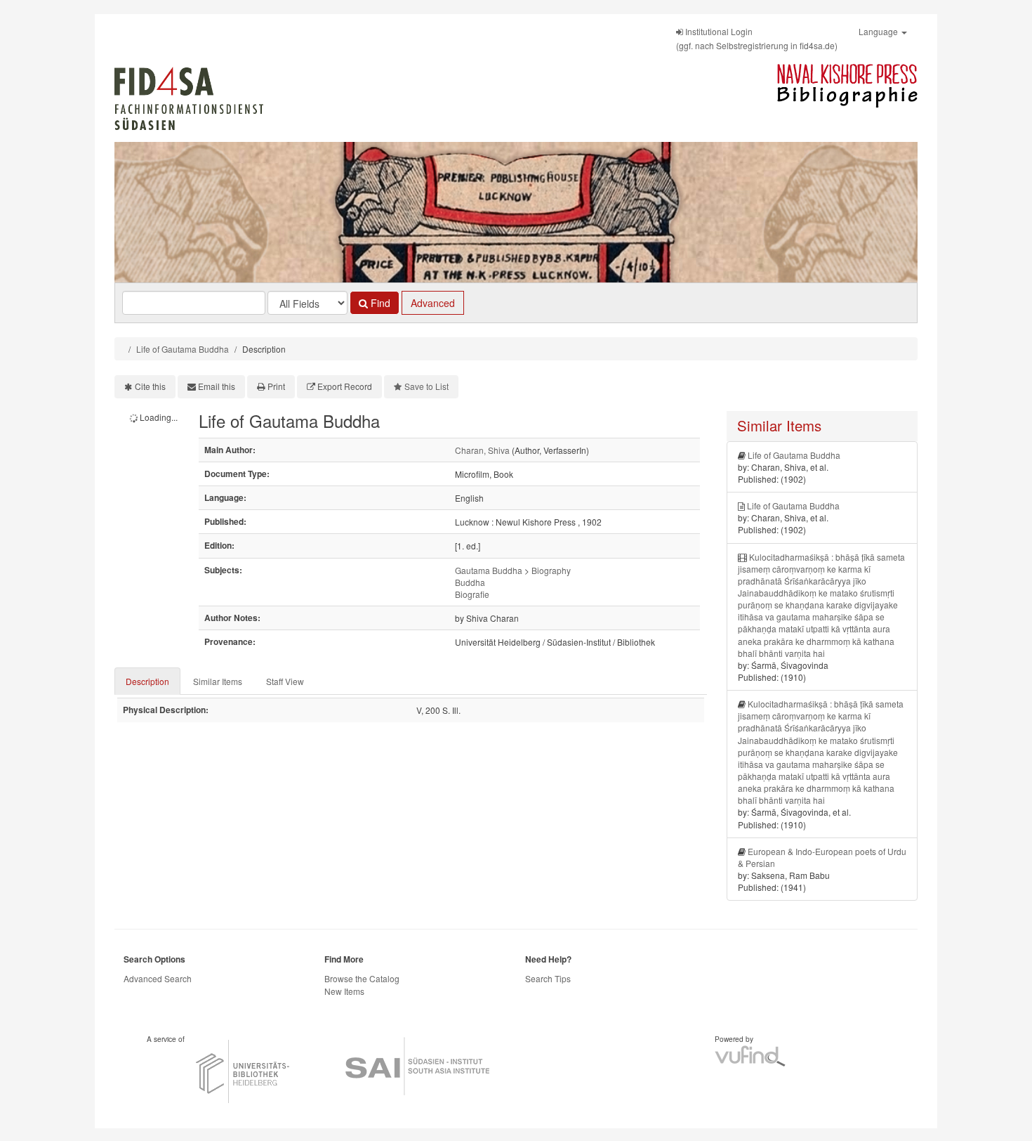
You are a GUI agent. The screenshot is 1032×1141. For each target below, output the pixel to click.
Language (879, 31)
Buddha (470, 582)
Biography (551, 570)
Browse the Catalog (361, 978)
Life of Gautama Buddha (182, 349)
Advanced (433, 303)
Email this (216, 386)
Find (379, 303)
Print (276, 386)
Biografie (472, 594)
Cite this (150, 386)
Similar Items (217, 681)
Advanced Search (158, 978)
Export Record (344, 386)
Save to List (426, 386)
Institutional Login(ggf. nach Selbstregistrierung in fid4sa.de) (757, 38)
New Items (344, 991)
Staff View (285, 681)
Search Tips (548, 978)
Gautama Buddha (488, 570)
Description (147, 681)
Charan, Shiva (482, 450)
